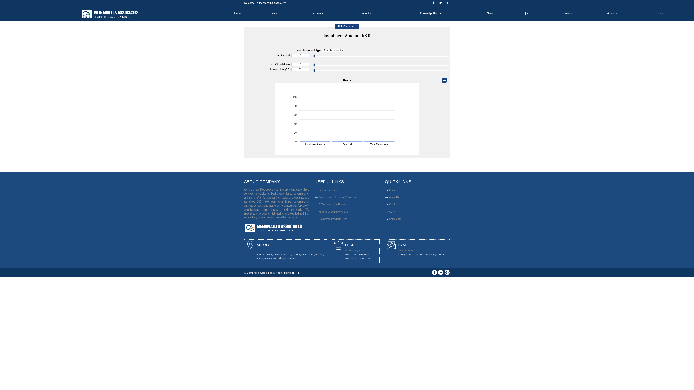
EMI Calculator (347, 26)
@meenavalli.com (411, 254)
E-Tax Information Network (333, 204)
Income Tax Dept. (328, 190)
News (490, 13)
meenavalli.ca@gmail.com (432, 254)
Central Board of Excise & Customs (337, 197)
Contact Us (663, 13)
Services (317, 13)
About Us (394, 197)
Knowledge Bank (430, 13)
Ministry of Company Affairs (333, 211)
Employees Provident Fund (333, 219)
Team (274, 13)
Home (237, 13)
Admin (611, 13)
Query (527, 13)
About (366, 13)
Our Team (394, 204)
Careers (567, 13)
